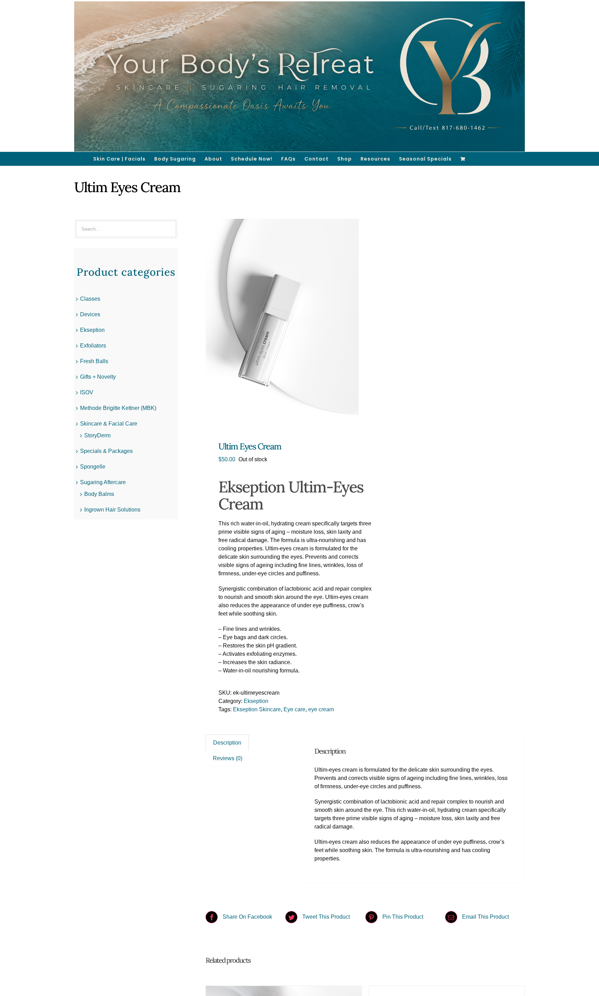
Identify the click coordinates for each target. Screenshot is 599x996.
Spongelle (92, 467)
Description (227, 743)
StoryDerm (97, 435)
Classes (90, 299)
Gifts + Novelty (98, 377)
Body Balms (99, 494)
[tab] (227, 743)
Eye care (294, 709)
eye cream (321, 709)
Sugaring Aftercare (103, 482)
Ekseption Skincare (257, 709)
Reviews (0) (227, 758)
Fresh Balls (94, 361)
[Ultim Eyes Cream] (282, 321)
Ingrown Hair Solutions (112, 510)
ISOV (86, 392)
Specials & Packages (106, 451)
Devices (90, 314)
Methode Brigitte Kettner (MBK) (118, 408)
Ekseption (256, 701)
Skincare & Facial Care (108, 424)
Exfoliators (93, 346)
